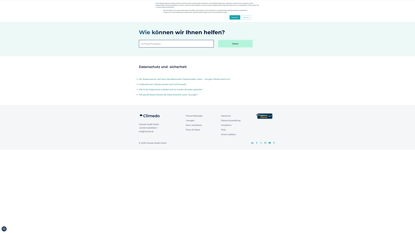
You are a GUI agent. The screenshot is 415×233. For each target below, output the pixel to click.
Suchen (235, 44)
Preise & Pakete (193, 129)
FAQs (223, 129)
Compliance (226, 125)
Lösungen (190, 120)
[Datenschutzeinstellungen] (4, 228)
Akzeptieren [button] (234, 17)
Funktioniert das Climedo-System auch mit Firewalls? (163, 84)
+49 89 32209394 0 (148, 128)
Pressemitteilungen (194, 116)
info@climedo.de (146, 131)
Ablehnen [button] (246, 17)
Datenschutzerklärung (230, 120)
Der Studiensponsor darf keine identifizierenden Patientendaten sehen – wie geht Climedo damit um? (184, 79)
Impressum (226, 116)
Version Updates (228, 134)
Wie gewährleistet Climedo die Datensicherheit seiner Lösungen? (168, 94)
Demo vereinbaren (194, 125)
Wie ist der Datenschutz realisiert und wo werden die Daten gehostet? (170, 89)
